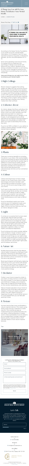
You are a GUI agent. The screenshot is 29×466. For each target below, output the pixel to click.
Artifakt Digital (14, 464)
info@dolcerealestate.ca (6, 4)
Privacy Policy (13, 387)
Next (25, 428)
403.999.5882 (4, 6)
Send (14, 390)
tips (2, 326)
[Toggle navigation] (26, 3)
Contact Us (19, 463)
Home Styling (11, 16)
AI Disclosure (6, 463)
